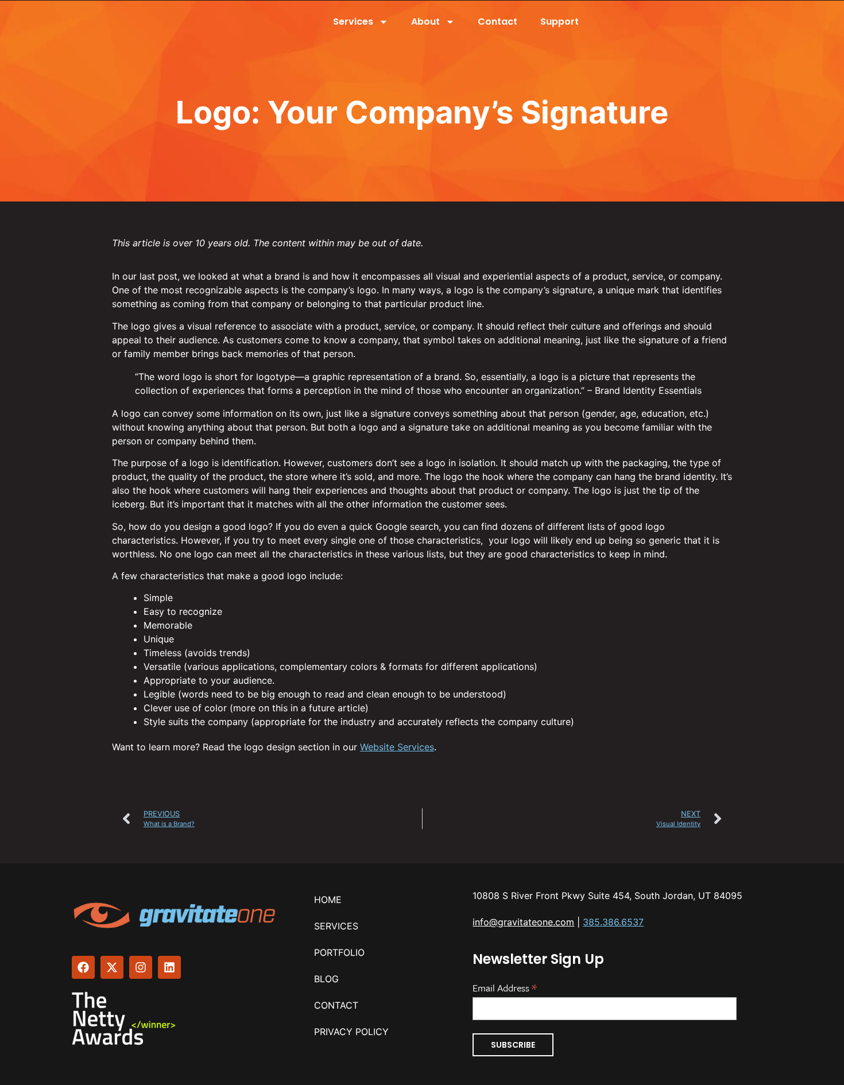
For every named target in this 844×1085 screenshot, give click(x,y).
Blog (326, 979)
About (425, 21)
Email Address (505, 987)
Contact (497, 21)
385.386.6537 (613, 922)
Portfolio (339, 952)
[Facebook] (83, 967)
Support (559, 21)
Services (353, 21)
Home (328, 899)
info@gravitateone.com (523, 922)
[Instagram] (140, 967)
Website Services (397, 747)
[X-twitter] (111, 967)
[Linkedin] (169, 967)
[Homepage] (175, 915)
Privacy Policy (351, 1031)
